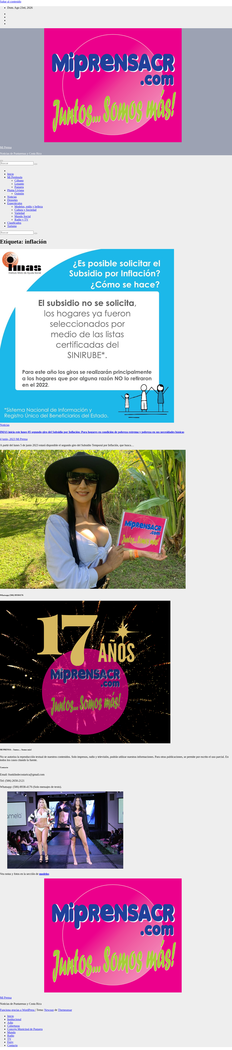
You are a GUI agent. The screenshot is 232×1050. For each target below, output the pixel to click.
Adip (10, 1022)
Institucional (14, 1019)
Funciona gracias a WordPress (17, 1009)
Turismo (12, 226)
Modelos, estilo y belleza (28, 206)
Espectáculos (14, 203)
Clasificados (14, 222)
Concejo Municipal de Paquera (25, 1029)
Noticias (12, 196)
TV (9, 1038)
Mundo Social (22, 216)
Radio (10, 1035)
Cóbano (19, 180)
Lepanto (19, 183)
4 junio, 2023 (8, 439)
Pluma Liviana (15, 190)
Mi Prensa (6, 147)
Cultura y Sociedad (25, 209)
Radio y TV (21, 219)
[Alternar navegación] (1, 160)
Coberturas (13, 1025)
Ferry (10, 1042)
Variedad (19, 213)
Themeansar (65, 1009)
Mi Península (14, 177)
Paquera (19, 187)
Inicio (10, 174)
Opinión (19, 193)
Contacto (12, 1045)
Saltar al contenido (10, 1)
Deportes (12, 200)
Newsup (49, 1009)
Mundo (11, 1032)
